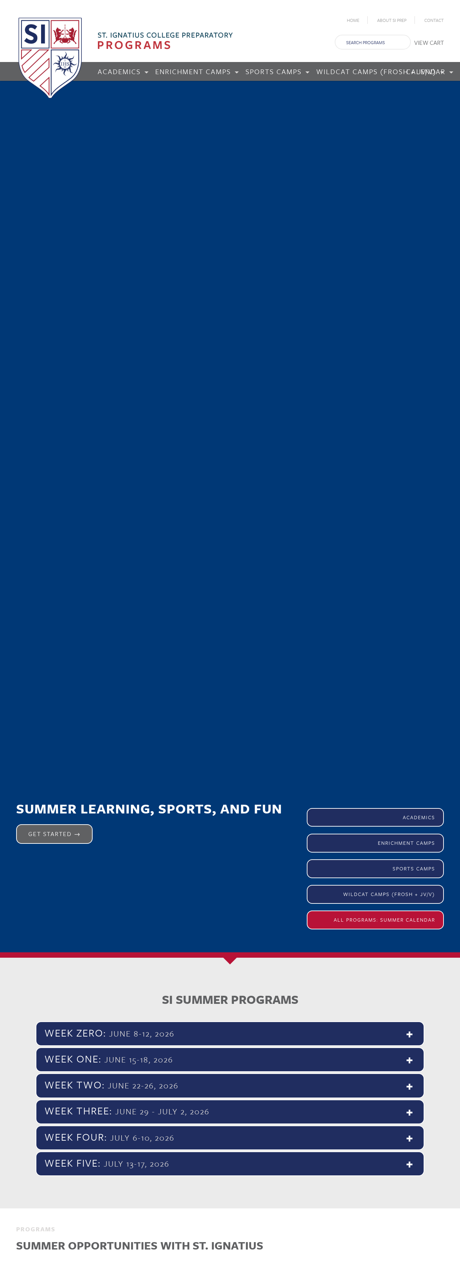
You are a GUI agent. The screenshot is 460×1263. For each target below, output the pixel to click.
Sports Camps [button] (274, 71)
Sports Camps (414, 868)
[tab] (230, 1033)
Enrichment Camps (406, 842)
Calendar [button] (427, 71)
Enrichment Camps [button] (194, 71)
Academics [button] (120, 71)
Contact (434, 20)
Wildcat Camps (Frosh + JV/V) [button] (377, 71)
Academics (419, 817)
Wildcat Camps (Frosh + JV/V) (389, 894)
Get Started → (54, 833)
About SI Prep (391, 20)
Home (353, 20)
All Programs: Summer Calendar (384, 919)
